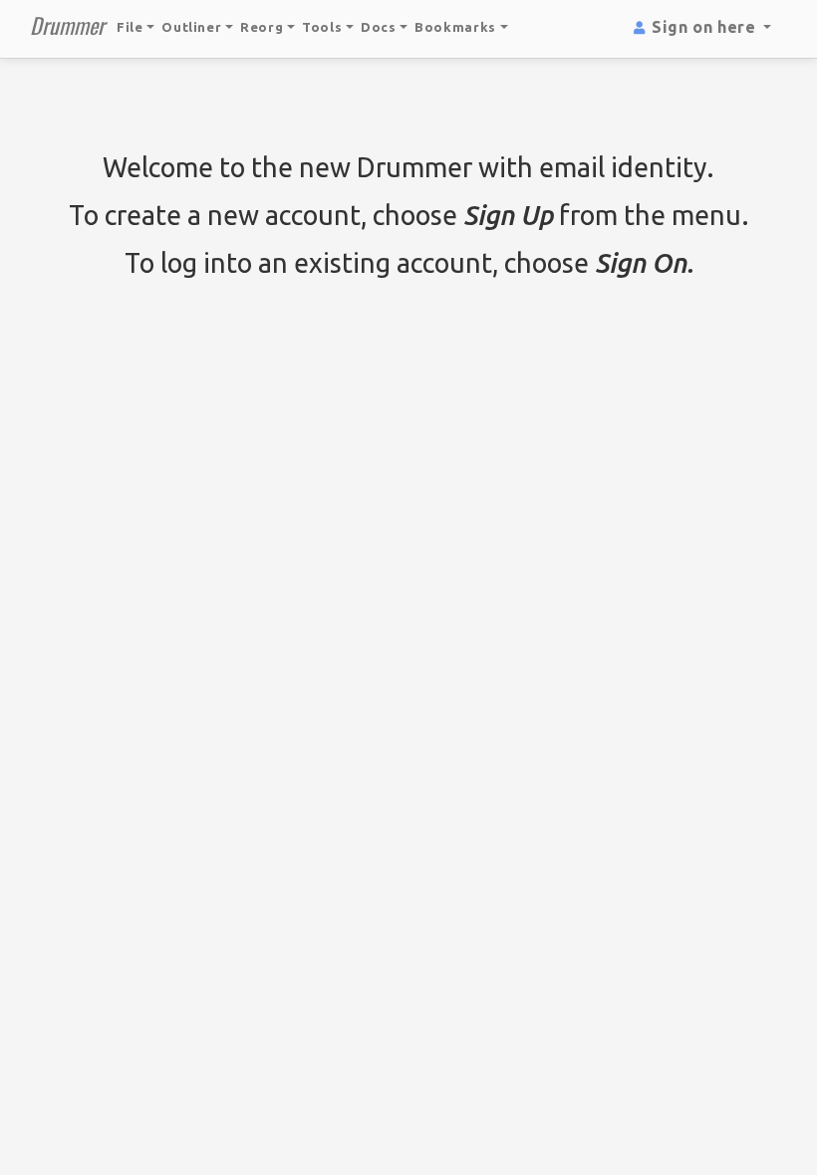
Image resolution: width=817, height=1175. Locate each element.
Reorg (263, 27)
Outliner (193, 27)
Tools (324, 27)
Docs (379, 27)
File (131, 27)
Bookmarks (457, 27)
